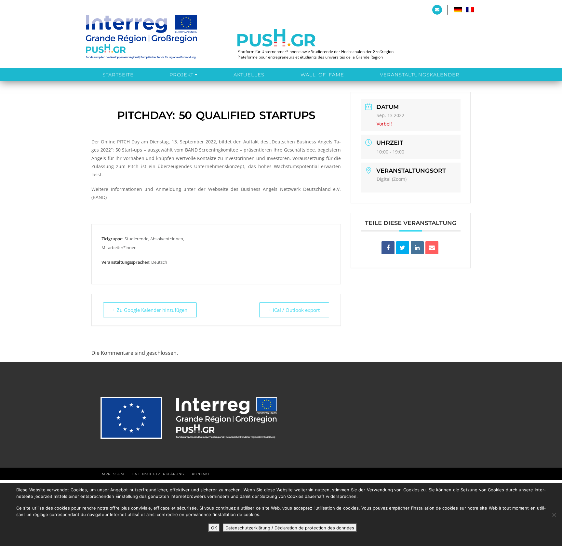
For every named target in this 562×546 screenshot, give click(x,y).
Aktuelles (249, 75)
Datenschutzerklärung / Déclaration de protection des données (289, 527)
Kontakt (201, 474)
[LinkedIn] (417, 247)
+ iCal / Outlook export (294, 310)
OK (214, 527)
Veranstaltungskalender (420, 75)
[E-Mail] (431, 247)
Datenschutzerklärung (158, 474)
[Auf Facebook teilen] (388, 247)
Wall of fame (322, 75)
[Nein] (554, 515)
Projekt (181, 75)
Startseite (118, 75)
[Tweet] (402, 247)
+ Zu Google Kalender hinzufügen (150, 310)
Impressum (112, 474)
